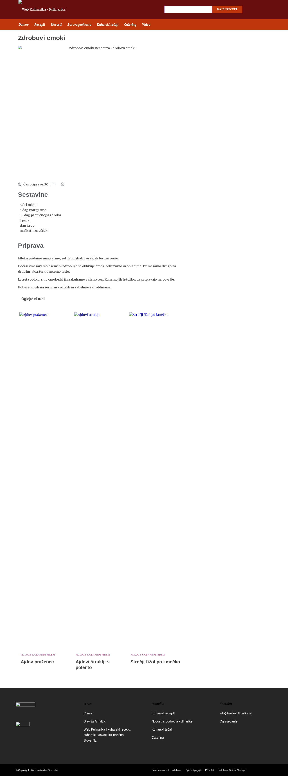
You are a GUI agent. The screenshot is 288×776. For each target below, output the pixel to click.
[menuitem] (24, 24)
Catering (158, 737)
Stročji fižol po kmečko (155, 661)
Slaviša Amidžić (95, 721)
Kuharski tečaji (162, 729)
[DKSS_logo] (25, 711)
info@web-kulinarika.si (236, 713)
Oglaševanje (228, 721)
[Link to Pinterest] (267, 9)
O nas (88, 713)
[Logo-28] (47, 9)
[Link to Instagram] (259, 9)
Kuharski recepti (163, 713)
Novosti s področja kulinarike (172, 721)
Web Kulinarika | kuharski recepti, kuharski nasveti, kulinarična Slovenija (107, 734)
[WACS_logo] (22, 732)
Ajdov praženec (37, 661)
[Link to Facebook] (252, 9)
